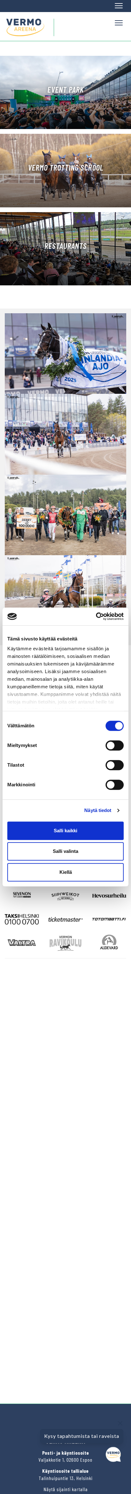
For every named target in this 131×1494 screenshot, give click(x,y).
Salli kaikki (65, 830)
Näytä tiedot (97, 810)
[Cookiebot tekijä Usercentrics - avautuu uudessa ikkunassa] (96, 616)
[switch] (115, 745)
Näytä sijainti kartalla (66, 1489)
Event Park (65, 89)
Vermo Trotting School (65, 167)
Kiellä (65, 872)
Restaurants (66, 245)
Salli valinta (65, 851)
